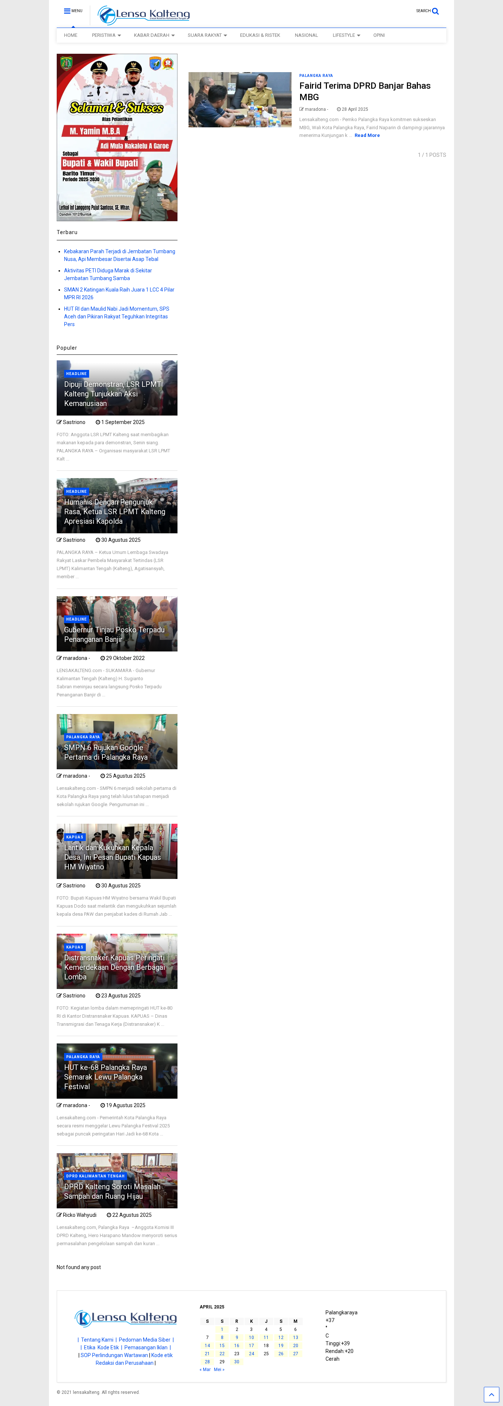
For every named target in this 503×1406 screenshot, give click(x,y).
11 (266, 1337)
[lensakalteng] (140, 22)
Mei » (219, 1369)
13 (295, 1337)
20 (295, 1345)
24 (251, 1353)
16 (236, 1345)
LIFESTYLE (344, 35)
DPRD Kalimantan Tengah (95, 1176)
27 (295, 1353)
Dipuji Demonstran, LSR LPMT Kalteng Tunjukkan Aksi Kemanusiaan (112, 394)
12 (281, 1337)
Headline (76, 374)
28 (207, 1361)
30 (236, 1361)
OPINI (379, 35)
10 (251, 1337)
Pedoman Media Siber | (146, 1340)
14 (207, 1345)
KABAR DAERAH (151, 35)
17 (251, 1345)
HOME (70, 35)
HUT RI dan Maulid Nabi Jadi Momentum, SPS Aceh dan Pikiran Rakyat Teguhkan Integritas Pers (116, 316)
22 (222, 1353)
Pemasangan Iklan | (147, 1347)
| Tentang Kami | (98, 1340)
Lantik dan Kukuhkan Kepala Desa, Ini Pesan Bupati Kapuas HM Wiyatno (112, 857)
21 (207, 1353)
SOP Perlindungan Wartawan (114, 1355)
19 (281, 1345)
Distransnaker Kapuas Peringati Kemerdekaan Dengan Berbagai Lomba (114, 967)
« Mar (205, 1369)
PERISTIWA (104, 35)
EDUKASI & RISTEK (260, 35)
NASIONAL (306, 35)
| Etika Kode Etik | (102, 1347)
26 (281, 1353)
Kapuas (75, 837)
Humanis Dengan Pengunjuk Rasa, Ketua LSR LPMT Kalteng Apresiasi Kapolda (114, 512)
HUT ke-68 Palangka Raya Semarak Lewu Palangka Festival (105, 1077)
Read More (367, 135)
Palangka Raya (316, 76)
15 (222, 1345)
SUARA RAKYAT (205, 35)
